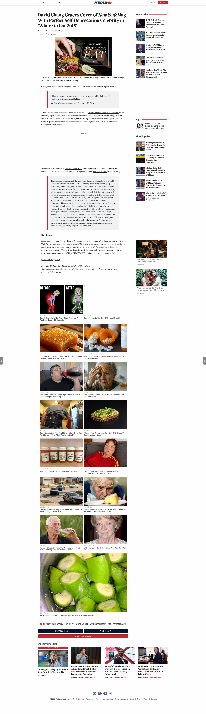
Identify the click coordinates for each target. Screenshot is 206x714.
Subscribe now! (56, 272)
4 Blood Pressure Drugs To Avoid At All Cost (58, 471)
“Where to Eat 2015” (73, 168)
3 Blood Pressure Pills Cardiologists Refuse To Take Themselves (104, 357)
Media (45, 3)
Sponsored (42, 675)
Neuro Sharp (44, 354)
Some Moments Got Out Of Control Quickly (102, 318)
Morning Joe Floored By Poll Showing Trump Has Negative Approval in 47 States (156, 146)
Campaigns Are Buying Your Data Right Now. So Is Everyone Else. (53, 671)
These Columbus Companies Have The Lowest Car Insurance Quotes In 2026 (61, 511)
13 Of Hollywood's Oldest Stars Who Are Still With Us (105, 549)
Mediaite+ (163, 3)
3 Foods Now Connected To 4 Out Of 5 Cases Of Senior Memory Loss (104, 434)
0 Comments (52, 34)
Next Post (204, 361)
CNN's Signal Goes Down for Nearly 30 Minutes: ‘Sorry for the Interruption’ (155, 159)
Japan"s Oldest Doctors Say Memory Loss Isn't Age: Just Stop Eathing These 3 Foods (60, 549)
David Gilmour (143, 677)
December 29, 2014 (86, 103)
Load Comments (83, 636)
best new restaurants (61, 244)
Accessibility (108, 699)
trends (79, 247)
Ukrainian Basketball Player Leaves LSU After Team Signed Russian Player (155, 61)
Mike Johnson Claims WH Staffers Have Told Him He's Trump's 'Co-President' (156, 196)
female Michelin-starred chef (105, 241)
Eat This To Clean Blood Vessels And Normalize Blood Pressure (67, 616)
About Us (71, 699)
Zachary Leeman (77, 677)
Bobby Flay (62, 624)
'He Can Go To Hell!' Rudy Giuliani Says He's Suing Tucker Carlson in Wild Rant (155, 171)
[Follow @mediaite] (100, 693)
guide (117, 253)
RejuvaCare (43, 315)
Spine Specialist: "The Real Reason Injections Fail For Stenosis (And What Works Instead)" (61, 434)
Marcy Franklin (43, 31)
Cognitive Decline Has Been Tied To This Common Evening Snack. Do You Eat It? (61, 357)
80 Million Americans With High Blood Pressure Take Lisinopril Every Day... (60, 396)
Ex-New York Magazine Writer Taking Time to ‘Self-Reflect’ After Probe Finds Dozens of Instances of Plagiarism (84, 670)
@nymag (68, 96)
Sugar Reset (88, 354)
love (62, 241)
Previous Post (1, 361)
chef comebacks (100, 171)
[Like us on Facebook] (105, 693)
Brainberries (87, 315)
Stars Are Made (89, 545)
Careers (81, 699)
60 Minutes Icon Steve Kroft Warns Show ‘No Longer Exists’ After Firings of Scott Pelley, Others (151, 670)
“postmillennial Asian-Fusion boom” (103, 112)
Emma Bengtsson (97, 624)
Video (60, 3)
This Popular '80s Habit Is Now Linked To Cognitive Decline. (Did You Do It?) (101, 472)
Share (42, 34)
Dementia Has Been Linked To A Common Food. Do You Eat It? (104, 396)
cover (71, 624)
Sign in (152, 3)
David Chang (82, 624)
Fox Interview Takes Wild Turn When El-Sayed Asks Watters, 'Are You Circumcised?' (156, 73)
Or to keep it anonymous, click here (154, 127)
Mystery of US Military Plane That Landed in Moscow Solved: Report (155, 47)
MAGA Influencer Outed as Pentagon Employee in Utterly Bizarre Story (156, 34)
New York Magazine (50, 259)
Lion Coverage (44, 507)
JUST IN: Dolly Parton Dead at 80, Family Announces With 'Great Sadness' (155, 23)
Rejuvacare (43, 430)
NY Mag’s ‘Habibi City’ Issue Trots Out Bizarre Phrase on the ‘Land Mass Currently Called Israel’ (117, 670)
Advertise (89, 699)
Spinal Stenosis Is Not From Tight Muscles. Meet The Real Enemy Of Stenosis (60, 319)
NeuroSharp (43, 545)
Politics (52, 3)
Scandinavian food (106, 247)
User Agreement (121, 699)
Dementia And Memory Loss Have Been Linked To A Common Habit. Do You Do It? (105, 511)
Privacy (98, 699)
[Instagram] (110, 693)
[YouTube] (94, 693)
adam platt (51, 624)
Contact (154, 699)
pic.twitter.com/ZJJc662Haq (68, 98)
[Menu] (39, 2)
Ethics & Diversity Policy (139, 699)
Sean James (109, 677)
